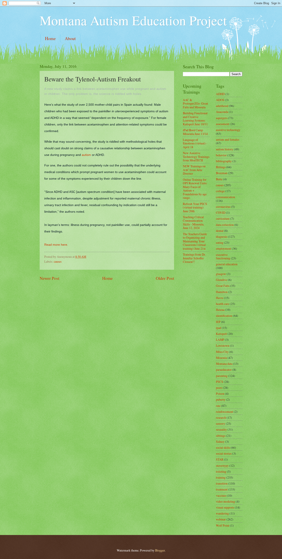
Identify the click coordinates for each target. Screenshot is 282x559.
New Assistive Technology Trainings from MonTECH (196, 156)
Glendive (221, 280)
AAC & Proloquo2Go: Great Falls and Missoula (195, 103)
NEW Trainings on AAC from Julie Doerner (194, 169)
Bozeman (221, 173)
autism (86, 155)
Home (50, 38)
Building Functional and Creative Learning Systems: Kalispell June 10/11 (195, 118)
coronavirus (223, 207)
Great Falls (222, 286)
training (221, 477)
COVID (220, 212)
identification (224, 316)
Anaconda (222, 112)
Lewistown (222, 345)
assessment (222, 124)
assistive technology (228, 130)
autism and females (227, 139)
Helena (220, 310)
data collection (225, 225)
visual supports (225, 507)
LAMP (220, 340)
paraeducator (224, 369)
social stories (224, 453)
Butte (219, 179)
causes (57, 261)
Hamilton (222, 292)
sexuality (221, 429)
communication (225, 197)
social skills (223, 447)
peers (219, 388)
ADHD (220, 94)
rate (218, 406)
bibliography (224, 161)
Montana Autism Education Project (133, 20)
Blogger (160, 550)
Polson (220, 393)
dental (219, 231)
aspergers (221, 118)
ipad (218, 328)
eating (219, 242)
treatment (222, 489)
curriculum (223, 218)
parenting (222, 376)
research (221, 417)
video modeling (225, 501)
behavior (221, 155)
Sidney (220, 441)
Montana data (224, 364)
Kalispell (221, 334)
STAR (219, 459)
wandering (222, 513)
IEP (218, 322)
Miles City (222, 352)
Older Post (165, 278)
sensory (220, 423)
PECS (219, 382)
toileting (221, 471)
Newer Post (49, 278)
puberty (220, 399)
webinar (221, 519)
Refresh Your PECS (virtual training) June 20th (195, 207)
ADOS (220, 100)
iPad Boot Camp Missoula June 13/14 (195, 132)
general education (226, 264)
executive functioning (223, 256)
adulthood (222, 106)
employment (223, 248)
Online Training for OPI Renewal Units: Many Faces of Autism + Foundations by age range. (195, 188)
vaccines (221, 495)
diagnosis (221, 236)
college (220, 191)
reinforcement (224, 412)
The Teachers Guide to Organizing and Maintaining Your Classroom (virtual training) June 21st (195, 241)
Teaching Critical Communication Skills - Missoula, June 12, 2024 (193, 222)
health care (222, 304)
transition (222, 483)
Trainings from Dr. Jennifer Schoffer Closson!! (194, 258)
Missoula (221, 358)
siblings (220, 436)
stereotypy (222, 465)
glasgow (221, 274)
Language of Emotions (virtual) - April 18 (195, 143)
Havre (219, 298)
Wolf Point (222, 525)
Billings (221, 167)
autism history (224, 149)
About (70, 38)
